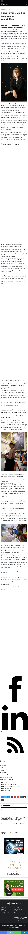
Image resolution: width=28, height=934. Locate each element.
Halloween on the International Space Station (6, 832)
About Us (3, 909)
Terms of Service (4, 910)
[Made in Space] (6, 4)
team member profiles (6, 490)
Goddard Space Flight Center (9, 784)
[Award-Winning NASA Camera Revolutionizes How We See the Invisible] (7, 812)
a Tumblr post (14, 412)
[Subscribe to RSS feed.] (15, 757)
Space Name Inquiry (5, 913)
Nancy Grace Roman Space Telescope (11, 786)
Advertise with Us (18, 909)
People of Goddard (6, 788)
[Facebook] (2, 797)
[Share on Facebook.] (15, 701)
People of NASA (6, 790)
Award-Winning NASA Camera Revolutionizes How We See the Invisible (7, 818)
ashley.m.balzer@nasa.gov (6, 774)
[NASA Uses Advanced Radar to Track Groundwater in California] (21, 812)
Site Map (16, 912)
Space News (8, 9)
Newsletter (16, 907)
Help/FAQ (16, 910)
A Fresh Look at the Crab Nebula (20, 831)
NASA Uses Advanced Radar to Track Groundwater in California (20, 819)
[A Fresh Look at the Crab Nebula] (21, 826)
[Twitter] (5, 797)
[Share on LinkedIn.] (15, 729)
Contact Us (3, 907)
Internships (5, 782)
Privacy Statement (5, 912)
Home (3, 9)
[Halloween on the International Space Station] (7, 826)
